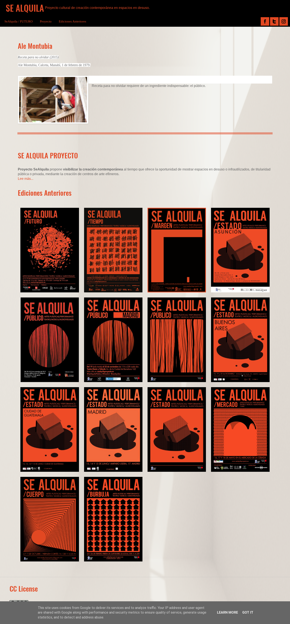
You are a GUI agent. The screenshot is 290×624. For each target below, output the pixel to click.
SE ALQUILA (25, 7)
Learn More (227, 612)
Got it (247, 612)
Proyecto (46, 21)
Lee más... (25, 178)
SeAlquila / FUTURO (18, 21)
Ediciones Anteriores (72, 21)
